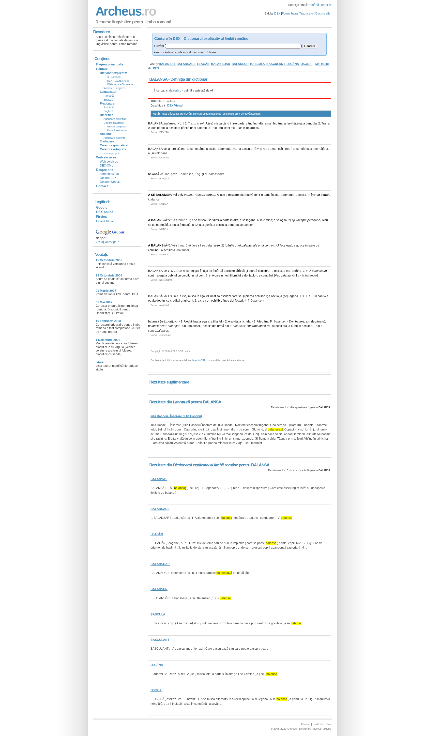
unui (221, 128)
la (178, 225)
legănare (318, 321)
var (164, 326)
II (300, 296)
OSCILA (306, 64)
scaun (325, 195)
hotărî (164, 225)
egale (161, 128)
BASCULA (257, 64)
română (314, 5)
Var (277, 275)
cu (179, 275)
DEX (277, 13)
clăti (281, 149)
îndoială (185, 225)
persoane (313, 220)
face (153, 128)
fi (214, 321)
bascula (247, 149)
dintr (257, 195)
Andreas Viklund (321, 728)
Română (109, 95)
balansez (170, 123)
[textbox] (233, 46)
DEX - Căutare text (118, 80)
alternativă (247, 195)
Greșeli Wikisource (117, 130)
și (198, 123)
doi (246, 275)
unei (193, 128)
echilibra (174, 128)
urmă (220, 326)
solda (234, 321)
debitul (172, 275)
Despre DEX (108, 178)
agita (283, 220)
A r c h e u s (124, 11)
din (214, 326)
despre (200, 195)
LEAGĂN (203, 64)
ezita (198, 225)
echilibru (154, 250)
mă (175, 195)
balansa (317, 271)
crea (217, 275)
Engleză (108, 99)
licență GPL (199, 360)
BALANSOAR (220, 64)
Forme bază (290, 13)
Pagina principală (109, 64)
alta (260, 123)
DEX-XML (106, 165)
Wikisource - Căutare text (121, 84)
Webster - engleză (114, 88)
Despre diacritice (114, 122)
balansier (154, 326)
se (210, 123)
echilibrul (264, 271)
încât (216, 271)
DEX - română (112, 77)
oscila (212, 149)
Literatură (181, 402)
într (232, 123)
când (226, 123)
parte (241, 123)
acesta (207, 326)
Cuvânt (159, 46)
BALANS (162, 195)
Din (240, 128)
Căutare (102, 69)
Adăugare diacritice (115, 118)
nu (326, 220)
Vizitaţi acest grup (107, 242)
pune (294, 326)
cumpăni (267, 275)
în (272, 195)
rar (236, 149)
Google (101, 207)
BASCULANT (275, 64)
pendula (311, 123)
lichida (246, 321)
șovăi (208, 225)
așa (205, 271)
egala (163, 275)
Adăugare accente (114, 137)
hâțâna (297, 123)
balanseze (213, 245)
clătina (181, 149)
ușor (209, 220)
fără (238, 271)
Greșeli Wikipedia (117, 126)
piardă (253, 271)
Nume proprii (111, 153)
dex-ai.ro (175, 90)
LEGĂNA (293, 64)
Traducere (306, 13)
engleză (170, 101)
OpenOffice (104, 221)
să (199, 245)
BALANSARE (186, 64)
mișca (218, 123)
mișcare (233, 195)
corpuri (210, 195)
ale (215, 128)
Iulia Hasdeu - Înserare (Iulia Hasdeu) (176, 416)
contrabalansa (256, 326)
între (240, 275)
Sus (328, 724)
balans (299, 321)
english (326, 5)
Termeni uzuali (110, 174)
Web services (109, 161)
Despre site (323, 13)
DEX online (104, 212)
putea (156, 225)
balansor (194, 326)
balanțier (174, 326)
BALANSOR (240, 64)
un (318, 195)
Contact (102, 186)
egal (289, 245)
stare (311, 245)
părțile (185, 128)
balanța (286, 275)
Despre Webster (110, 182)
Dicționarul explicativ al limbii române (205, 465)
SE (153, 195)
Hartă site (318, 724)
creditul (186, 275)
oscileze (229, 271)
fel (210, 271)
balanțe (202, 128)
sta (174, 225)
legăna (278, 123)
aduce (300, 245)
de (317, 245)
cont (227, 128)
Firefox (101, 216)
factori (253, 275)
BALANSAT (167, 64)
